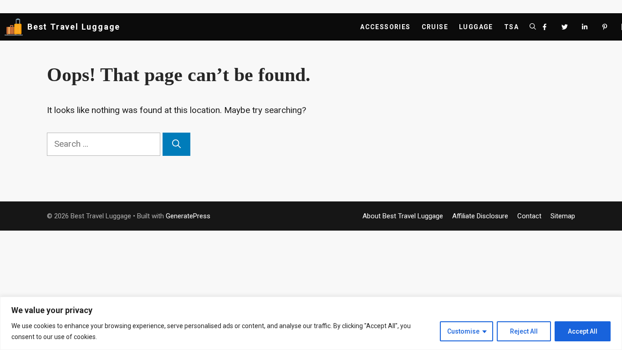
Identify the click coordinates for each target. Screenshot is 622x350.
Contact (529, 216)
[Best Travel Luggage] (14, 27)
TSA (511, 27)
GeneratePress (188, 216)
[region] (311, 323)
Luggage (476, 27)
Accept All (582, 331)
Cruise (435, 27)
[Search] (176, 144)
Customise (463, 331)
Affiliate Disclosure (480, 216)
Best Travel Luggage (73, 26)
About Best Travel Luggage (402, 216)
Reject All (524, 331)
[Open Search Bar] (532, 27)
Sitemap (563, 216)
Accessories (385, 27)
